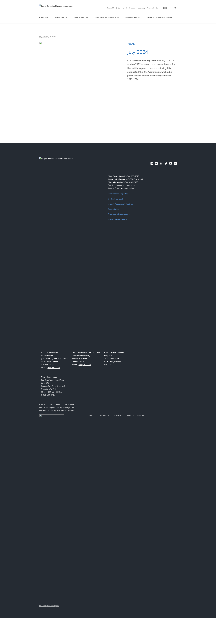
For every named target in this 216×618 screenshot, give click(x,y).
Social (128, 415)
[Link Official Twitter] (165, 163)
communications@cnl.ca (124, 185)
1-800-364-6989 (135, 179)
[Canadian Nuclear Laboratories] (62, 7)
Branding (140, 415)
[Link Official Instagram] (161, 163)
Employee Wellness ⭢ (117, 219)
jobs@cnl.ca (129, 188)
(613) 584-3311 (54, 367)
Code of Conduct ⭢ (116, 199)
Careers (121, 8)
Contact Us (110, 8)
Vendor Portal (152, 8)
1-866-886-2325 (131, 182)
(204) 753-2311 (84, 364)
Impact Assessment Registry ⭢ (121, 204)
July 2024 (43, 36)
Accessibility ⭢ (114, 209)
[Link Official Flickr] (175, 163)
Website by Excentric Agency (49, 606)
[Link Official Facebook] (151, 163)
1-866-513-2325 (132, 176)
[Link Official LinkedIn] (156, 163)
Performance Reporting (135, 8)
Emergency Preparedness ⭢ (120, 214)
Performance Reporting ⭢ (119, 194)
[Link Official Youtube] (170, 163)
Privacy (117, 415)
